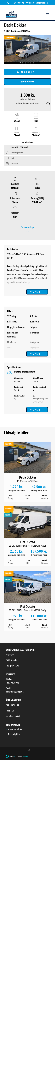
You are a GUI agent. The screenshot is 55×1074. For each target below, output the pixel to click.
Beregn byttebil (14, 734)
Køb (12, 158)
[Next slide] (48, 48)
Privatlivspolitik (15, 729)
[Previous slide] (7, 48)
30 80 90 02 (27, 72)
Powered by (22, 756)
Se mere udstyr (27, 227)
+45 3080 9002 (17, 3)
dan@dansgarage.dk (14, 691)
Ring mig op (27, 81)
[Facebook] (29, 751)
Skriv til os (14, 163)
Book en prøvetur (17, 153)
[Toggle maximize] (47, 38)
